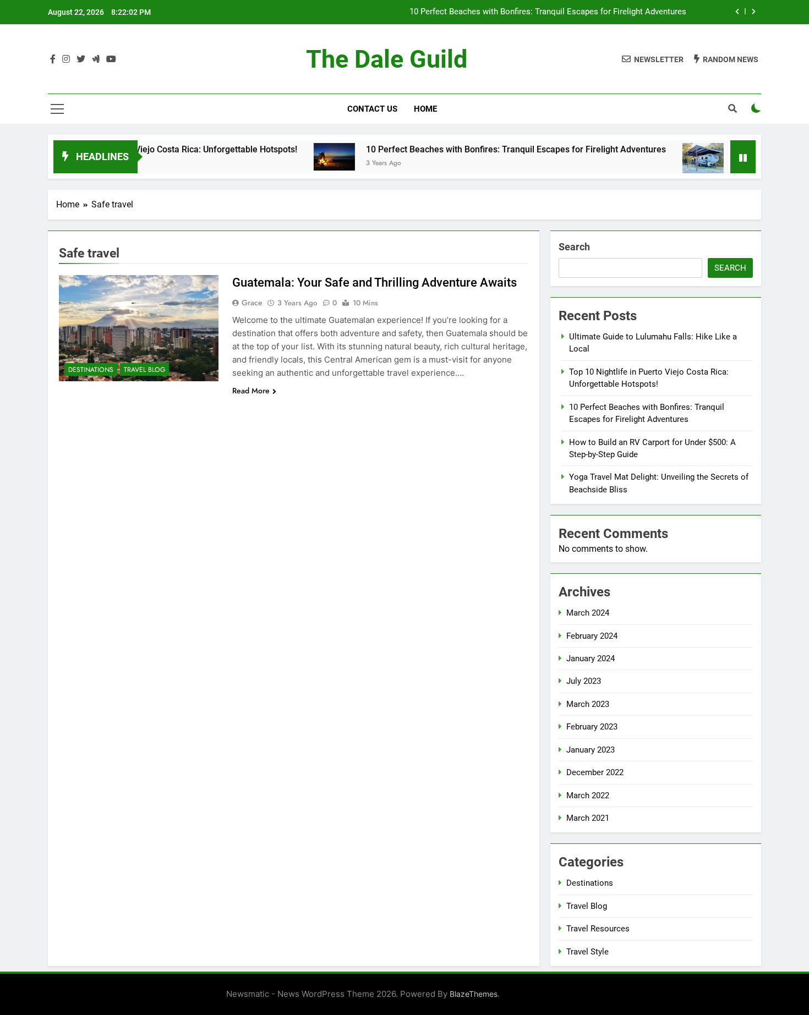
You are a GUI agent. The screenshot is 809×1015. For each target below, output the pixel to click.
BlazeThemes (474, 993)
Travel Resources (598, 929)
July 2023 (583, 681)
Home (425, 109)
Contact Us (372, 109)
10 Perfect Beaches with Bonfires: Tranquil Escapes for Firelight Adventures (547, 12)
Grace (252, 302)
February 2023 (591, 727)
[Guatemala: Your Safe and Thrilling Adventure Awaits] (138, 328)
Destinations (90, 370)
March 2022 (587, 795)
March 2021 (587, 818)
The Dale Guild (386, 59)
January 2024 (590, 658)
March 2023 (587, 704)
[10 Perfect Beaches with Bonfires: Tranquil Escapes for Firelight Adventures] (308, 157)
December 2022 (595, 772)
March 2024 (587, 613)
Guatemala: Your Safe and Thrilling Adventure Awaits (374, 282)
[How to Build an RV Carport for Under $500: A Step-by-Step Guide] (677, 158)
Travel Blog (144, 370)
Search (574, 247)
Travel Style (587, 952)
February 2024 (591, 636)
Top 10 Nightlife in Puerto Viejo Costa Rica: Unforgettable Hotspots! (139, 149)
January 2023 (590, 750)
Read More (251, 390)
